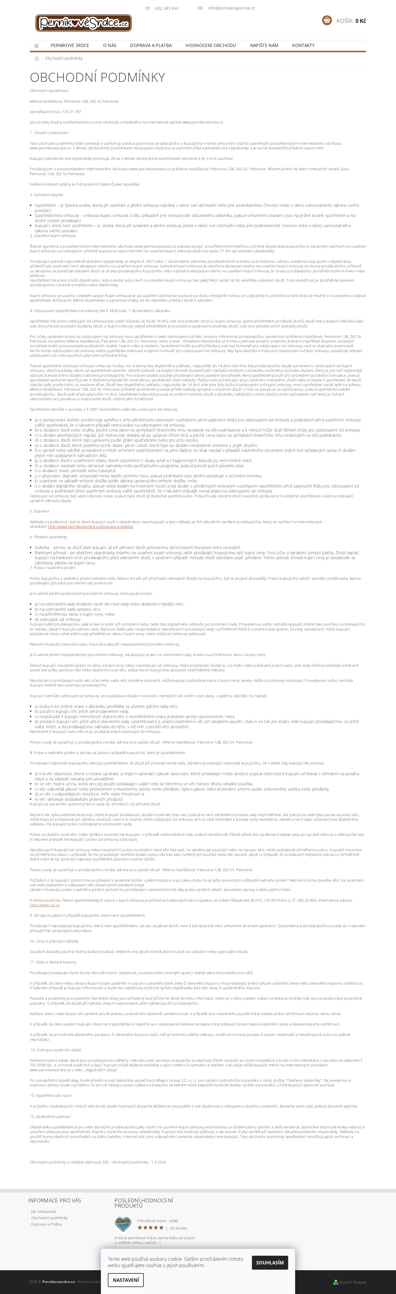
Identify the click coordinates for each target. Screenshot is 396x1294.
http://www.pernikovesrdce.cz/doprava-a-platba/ (90, 526)
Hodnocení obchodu (211, 45)
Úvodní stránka (37, 45)
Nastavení (126, 1280)
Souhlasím (270, 1262)
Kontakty (303, 45)
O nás (110, 45)
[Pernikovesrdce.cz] (86, 23)
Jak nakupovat (43, 1211)
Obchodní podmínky (49, 1217)
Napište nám (264, 45)
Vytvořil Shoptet (352, 1282)
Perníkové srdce (70, 45)
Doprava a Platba (151, 45)
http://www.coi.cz (44, 904)
